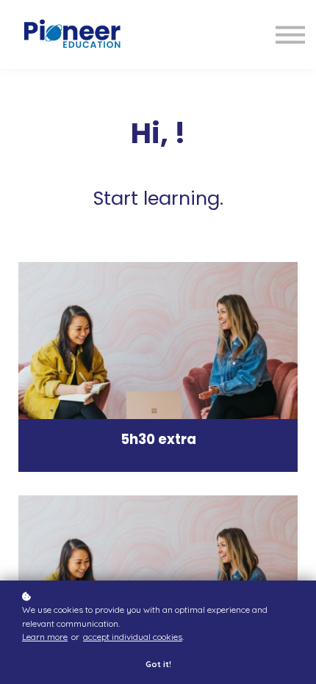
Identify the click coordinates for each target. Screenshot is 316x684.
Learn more (45, 636)
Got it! (158, 664)
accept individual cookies (132, 636)
